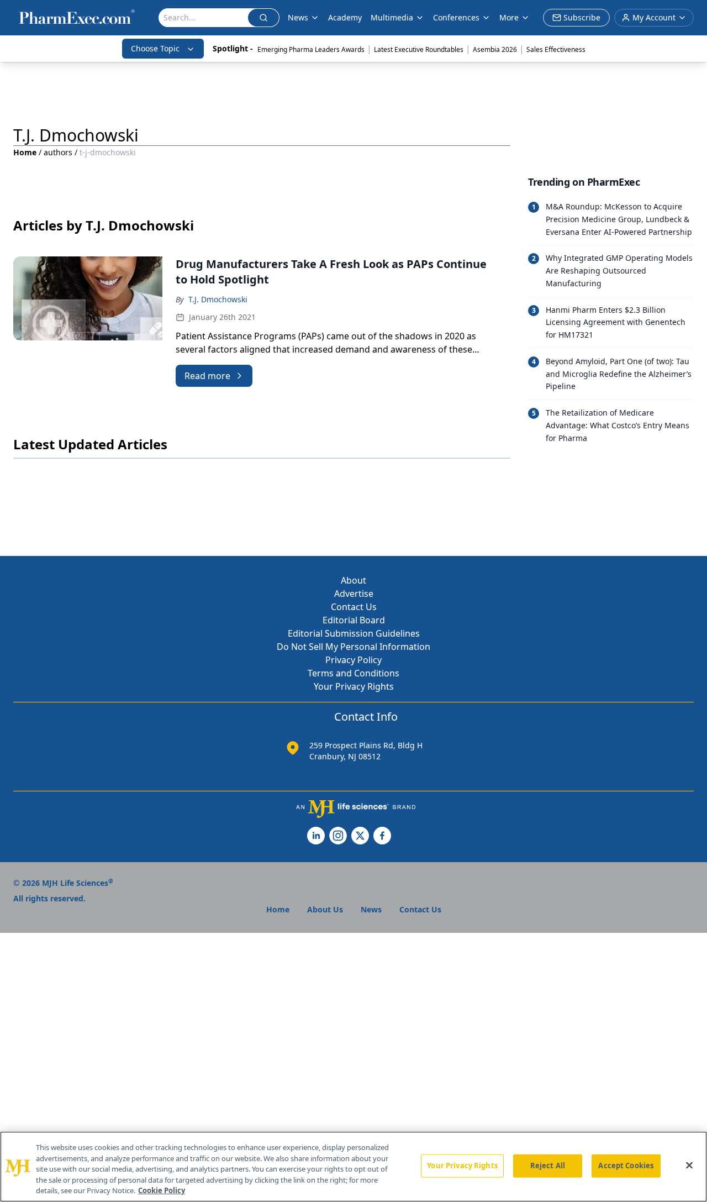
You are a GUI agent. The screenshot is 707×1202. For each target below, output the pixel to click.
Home (24, 152)
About (353, 580)
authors (58, 152)
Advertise (353, 593)
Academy (345, 17)
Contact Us (354, 607)
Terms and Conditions (353, 673)
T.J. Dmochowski (217, 299)
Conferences (456, 17)
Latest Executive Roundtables (418, 49)
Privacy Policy (353, 660)
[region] (353, 1166)
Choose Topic (155, 48)
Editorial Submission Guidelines (354, 633)
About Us (325, 909)
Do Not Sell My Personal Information (353, 647)
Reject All (547, 1165)
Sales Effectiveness (555, 49)
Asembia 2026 (495, 49)
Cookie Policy (161, 1190)
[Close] (689, 1165)
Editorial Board (354, 620)
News (298, 17)
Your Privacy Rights (354, 686)
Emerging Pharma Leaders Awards (311, 49)
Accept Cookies (625, 1165)
